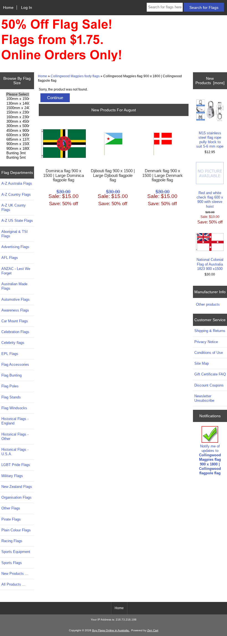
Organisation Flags (16, 497)
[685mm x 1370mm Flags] (17, 139)
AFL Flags (9, 258)
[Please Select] (17, 94)
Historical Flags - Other (15, 436)
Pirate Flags (11, 519)
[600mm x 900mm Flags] (17, 135)
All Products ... (13, 584)
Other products (208, 304)
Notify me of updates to (210, 459)
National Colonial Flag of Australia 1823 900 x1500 (210, 264)
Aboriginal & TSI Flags (14, 234)
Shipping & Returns (209, 331)
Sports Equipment (15, 552)
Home (8, 7)
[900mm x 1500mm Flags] (17, 144)
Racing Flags (11, 541)
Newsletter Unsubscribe (204, 398)
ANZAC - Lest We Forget (15, 271)
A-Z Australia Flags (16, 183)
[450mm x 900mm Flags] (17, 130)
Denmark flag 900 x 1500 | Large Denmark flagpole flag (162, 175)
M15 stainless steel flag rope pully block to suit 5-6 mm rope (209, 140)
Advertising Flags (15, 247)
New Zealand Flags (16, 487)
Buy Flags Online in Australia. (111, 630)
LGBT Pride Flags (15, 465)
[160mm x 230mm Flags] (17, 117)
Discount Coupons (209, 385)
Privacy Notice (206, 342)
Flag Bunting (11, 375)
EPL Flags (9, 354)
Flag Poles (10, 386)
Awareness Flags (15, 310)
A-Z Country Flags (16, 194)
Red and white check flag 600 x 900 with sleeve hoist (210, 199)
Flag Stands (11, 397)
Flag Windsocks (14, 408)
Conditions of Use (208, 353)
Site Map (201, 363)
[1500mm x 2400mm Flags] (17, 108)
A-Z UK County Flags (13, 207)
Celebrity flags (12, 343)
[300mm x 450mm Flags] (17, 121)
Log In (26, 7)
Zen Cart (152, 630)
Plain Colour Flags (16, 530)
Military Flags (12, 476)
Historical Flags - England (15, 421)
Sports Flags (11, 563)
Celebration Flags (15, 332)
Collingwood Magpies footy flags (75, 76)
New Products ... (14, 573)
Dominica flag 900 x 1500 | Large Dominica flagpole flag (63, 175)
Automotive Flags (15, 299)
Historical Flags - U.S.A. (15, 451)
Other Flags (10, 508)
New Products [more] (210, 80)
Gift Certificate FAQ (210, 374)
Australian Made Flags (14, 286)
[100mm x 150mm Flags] (17, 99)
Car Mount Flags (14, 321)
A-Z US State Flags (17, 220)
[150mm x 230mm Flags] (17, 112)
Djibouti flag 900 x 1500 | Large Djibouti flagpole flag (113, 175)
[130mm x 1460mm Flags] (17, 103)
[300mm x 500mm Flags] (17, 126)
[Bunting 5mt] (17, 157)
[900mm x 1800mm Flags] (17, 148)
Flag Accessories (15, 364)
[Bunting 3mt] (17, 153)
